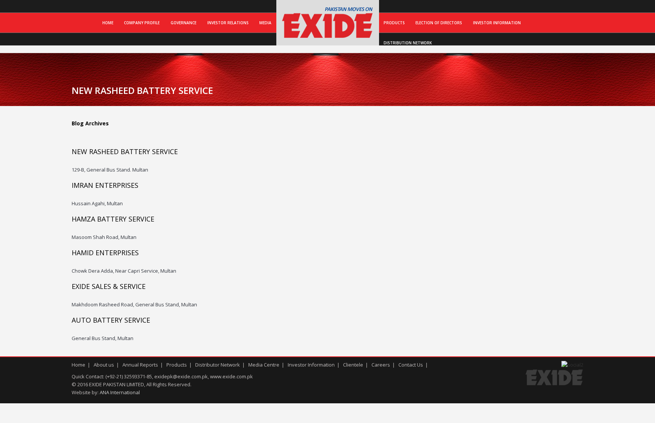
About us (104, 364)
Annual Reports (140, 364)
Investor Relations (228, 22)
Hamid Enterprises (105, 252)
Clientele (353, 364)
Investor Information (497, 22)
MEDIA (265, 22)
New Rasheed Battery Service (125, 151)
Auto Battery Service (111, 320)
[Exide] (327, 37)
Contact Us (410, 364)
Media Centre (263, 364)
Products (394, 22)
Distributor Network (217, 364)
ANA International (120, 392)
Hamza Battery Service (113, 218)
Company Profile (142, 22)
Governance (183, 22)
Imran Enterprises (105, 185)
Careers (380, 364)
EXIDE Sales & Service (109, 286)
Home (107, 22)
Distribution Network (408, 42)
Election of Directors (438, 22)
